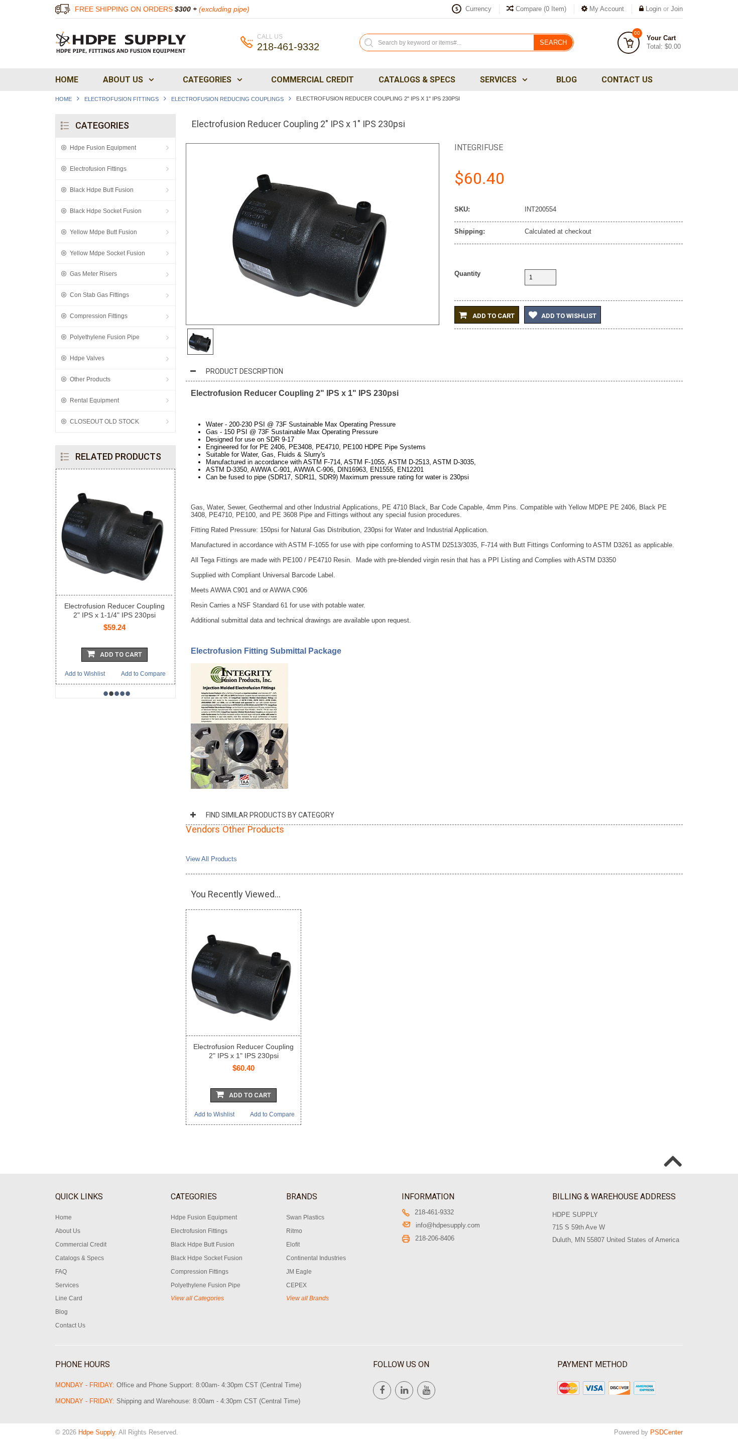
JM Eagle (299, 1271)
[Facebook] (382, 1390)
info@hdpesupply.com (448, 1225)
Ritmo (294, 1230)
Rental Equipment (94, 400)
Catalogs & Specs (417, 79)
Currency (478, 9)
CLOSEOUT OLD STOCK (104, 421)
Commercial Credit (312, 79)
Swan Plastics (305, 1217)
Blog (566, 79)
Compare (540, 9)
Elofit (293, 1244)
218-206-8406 (434, 1238)
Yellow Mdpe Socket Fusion (107, 253)
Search (553, 42)
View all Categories (197, 1298)
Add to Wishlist (85, 673)
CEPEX (296, 1285)
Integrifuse (478, 147)
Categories (207, 79)
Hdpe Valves (87, 358)
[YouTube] (426, 1390)
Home (66, 79)
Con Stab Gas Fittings (99, 294)
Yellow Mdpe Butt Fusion (103, 232)
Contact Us (627, 79)
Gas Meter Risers (93, 273)
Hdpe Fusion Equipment (103, 147)
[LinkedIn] (404, 1390)
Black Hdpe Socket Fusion (106, 211)
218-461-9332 (434, 1212)
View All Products (211, 859)
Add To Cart (121, 654)
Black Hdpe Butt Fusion (102, 189)
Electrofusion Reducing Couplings (227, 99)
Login (653, 9)
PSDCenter (666, 1432)
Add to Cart (493, 316)
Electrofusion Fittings (121, 99)
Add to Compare (143, 673)
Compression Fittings (99, 316)
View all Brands (307, 1298)
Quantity (467, 273)
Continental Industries (316, 1258)
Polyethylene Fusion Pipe (105, 337)
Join (677, 9)
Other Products (90, 379)
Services (498, 79)
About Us (123, 79)
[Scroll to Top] (671, 1150)
